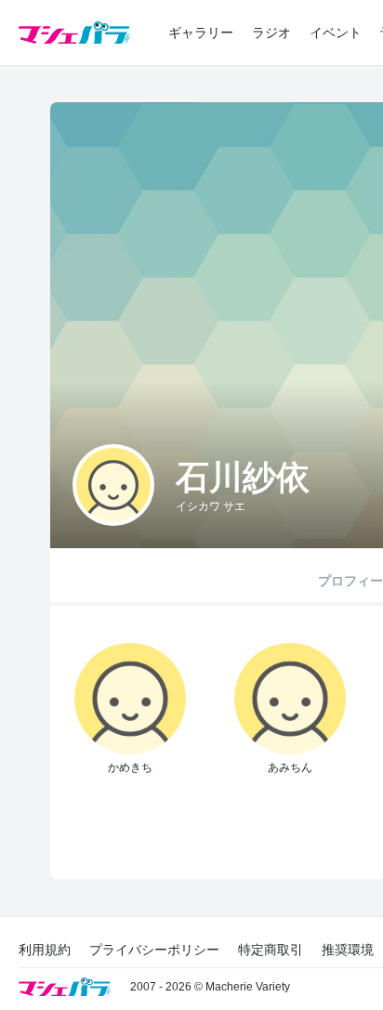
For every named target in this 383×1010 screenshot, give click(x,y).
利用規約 (45, 949)
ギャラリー (200, 32)
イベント (336, 32)
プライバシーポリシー (154, 949)
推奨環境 (348, 949)
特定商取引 (270, 949)
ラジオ (271, 32)
